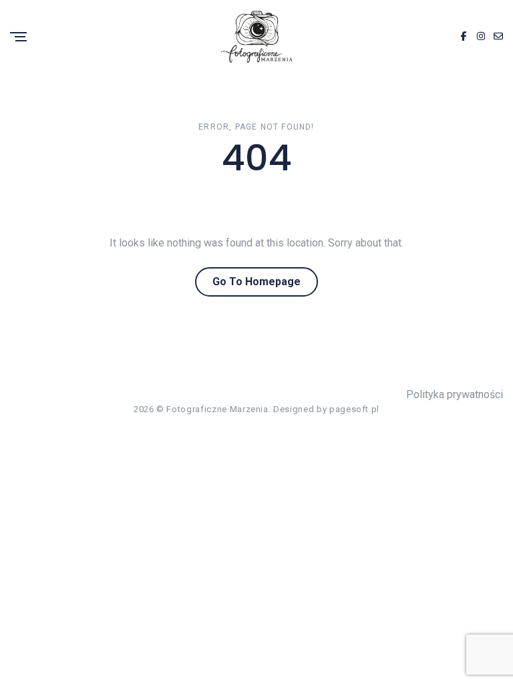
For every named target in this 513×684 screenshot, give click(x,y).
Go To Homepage (256, 281)
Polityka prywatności (454, 394)
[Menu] (18, 37)
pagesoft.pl (354, 409)
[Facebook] (463, 36)
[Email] (498, 36)
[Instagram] (481, 36)
